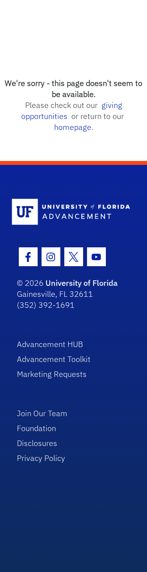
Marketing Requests (52, 374)
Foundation (36, 428)
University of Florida (81, 283)
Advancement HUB (50, 344)
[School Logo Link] (69, 212)
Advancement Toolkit (54, 359)
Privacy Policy (41, 458)
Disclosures (37, 443)
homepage (72, 127)
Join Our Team (42, 413)
